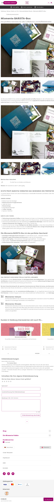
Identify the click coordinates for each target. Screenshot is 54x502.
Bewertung (4, 398)
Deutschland (9, 447)
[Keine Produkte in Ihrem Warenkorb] (51, 2)
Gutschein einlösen (10, 2)
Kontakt (7, 442)
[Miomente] (27, 2)
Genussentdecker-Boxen (25, 11)
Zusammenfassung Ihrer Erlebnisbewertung (13, 392)
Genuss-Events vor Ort (12, 11)
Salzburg (3, 11)
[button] (2, 337)
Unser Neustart (8, 452)
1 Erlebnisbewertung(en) (12, 14)
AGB (4, 463)
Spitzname (4, 386)
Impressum (6, 458)
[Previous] (3, 85)
